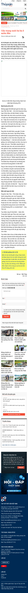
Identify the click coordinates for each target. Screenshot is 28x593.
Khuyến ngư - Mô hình (14, 25)
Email (4, 304)
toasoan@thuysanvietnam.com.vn (12, 520)
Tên (3, 298)
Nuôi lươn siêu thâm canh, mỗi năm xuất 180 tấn (6, 370)
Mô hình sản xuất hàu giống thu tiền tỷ (7, 340)
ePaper (13, 0)
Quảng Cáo (4, 574)
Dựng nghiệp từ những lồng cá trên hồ (20, 385)
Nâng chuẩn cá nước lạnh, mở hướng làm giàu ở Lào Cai (6, 355)
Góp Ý (2, 576)
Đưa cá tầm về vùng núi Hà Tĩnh (20, 369)
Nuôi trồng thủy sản (5, 25)
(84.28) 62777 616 (11, 522)
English (24, 0)
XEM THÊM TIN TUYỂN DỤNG (9, 445)
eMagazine (19, 0)
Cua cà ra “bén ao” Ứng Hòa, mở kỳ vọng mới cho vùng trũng (20, 355)
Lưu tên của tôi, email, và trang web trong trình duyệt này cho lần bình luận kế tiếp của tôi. (14, 311)
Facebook (3, 577)
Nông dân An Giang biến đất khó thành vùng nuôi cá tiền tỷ (7, 386)
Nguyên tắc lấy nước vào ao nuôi (11, 411)
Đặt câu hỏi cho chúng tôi (13, 414)
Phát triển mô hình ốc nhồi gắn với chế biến (20, 340)
